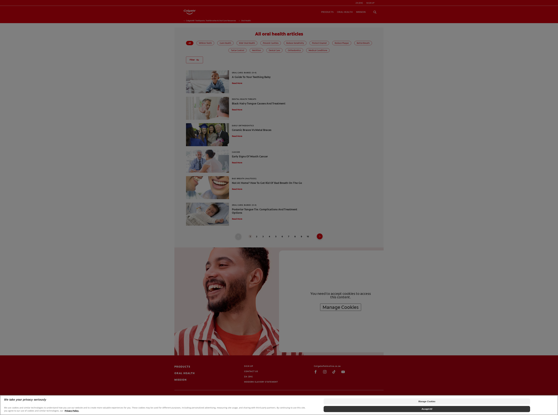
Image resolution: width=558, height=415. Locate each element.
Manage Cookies (427, 401)
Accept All (427, 409)
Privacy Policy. (72, 410)
